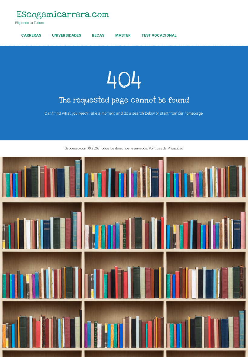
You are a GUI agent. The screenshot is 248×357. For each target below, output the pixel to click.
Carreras (31, 35)
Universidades (66, 35)
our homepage (190, 113)
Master (123, 35)
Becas (98, 35)
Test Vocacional (159, 35)
